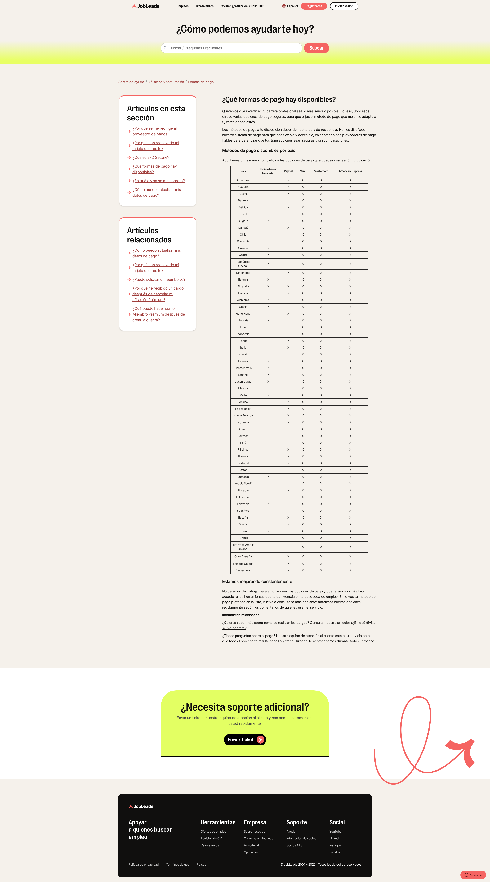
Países (201, 864)
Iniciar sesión (344, 6)
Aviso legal (251, 845)
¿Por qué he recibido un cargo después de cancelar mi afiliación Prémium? (158, 294)
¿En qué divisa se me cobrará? (158, 180)
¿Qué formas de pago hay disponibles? (154, 169)
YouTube (335, 831)
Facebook (336, 852)
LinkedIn (335, 838)
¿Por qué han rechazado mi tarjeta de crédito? (155, 146)
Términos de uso (177, 864)
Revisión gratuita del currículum (242, 6)
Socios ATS (294, 845)
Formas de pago (201, 82)
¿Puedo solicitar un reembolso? (158, 279)
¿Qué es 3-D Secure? (150, 157)
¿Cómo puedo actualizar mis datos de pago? (156, 192)
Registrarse (314, 6)
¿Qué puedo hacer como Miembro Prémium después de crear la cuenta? (158, 314)
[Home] (145, 6)
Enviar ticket (241, 739)
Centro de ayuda (131, 82)
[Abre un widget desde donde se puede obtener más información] (473, 875)
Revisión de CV (211, 838)
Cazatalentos (204, 6)
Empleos (183, 6)
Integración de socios (301, 838)
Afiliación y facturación (166, 82)
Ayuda (291, 831)
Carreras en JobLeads (259, 838)
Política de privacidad (144, 864)
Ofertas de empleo (213, 831)
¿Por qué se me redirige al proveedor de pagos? (154, 131)
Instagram (336, 845)
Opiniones (251, 852)
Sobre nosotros (254, 831)
